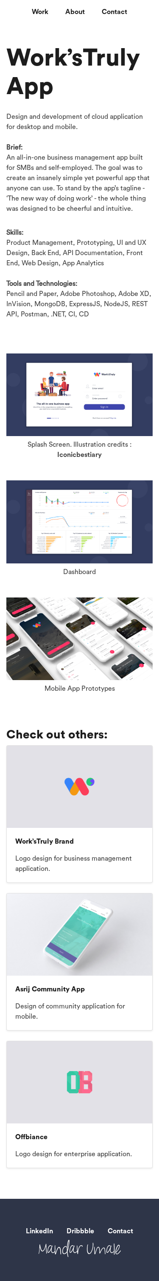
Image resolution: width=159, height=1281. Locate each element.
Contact (114, 12)
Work (40, 12)
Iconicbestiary (79, 454)
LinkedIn (39, 1231)
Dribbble (80, 1231)
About (75, 12)
